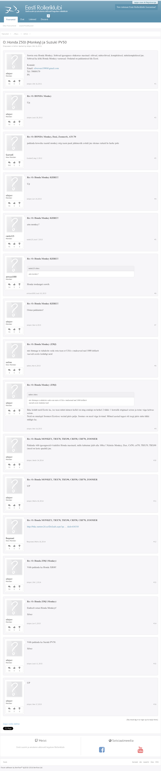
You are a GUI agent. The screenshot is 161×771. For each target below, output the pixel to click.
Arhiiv (16, 46)
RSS (156, 762)
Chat (22, 19)
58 (9, 84)
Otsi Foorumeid (9, 25)
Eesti (5, 762)
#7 (155, 325)
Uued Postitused (26, 25)
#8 (155, 366)
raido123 (10, 236)
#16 (154, 704)
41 (9, 246)
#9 (155, 429)
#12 (154, 542)
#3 (155, 158)
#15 (154, 664)
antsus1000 (11, 277)
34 (9, 287)
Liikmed (32, 19)
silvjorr (29, 46)
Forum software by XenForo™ (22, 767)
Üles (152, 762)
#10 (154, 460)
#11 (154, 501)
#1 (155, 84)
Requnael (10, 538)
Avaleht (146, 762)
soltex (9, 362)
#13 (154, 582)
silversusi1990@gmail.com (46, 68)
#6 (155, 293)
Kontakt (135, 762)
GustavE (9, 155)
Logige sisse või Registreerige (145, 2)
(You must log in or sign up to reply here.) (142, 720)
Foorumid (10, 19)
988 (9, 165)
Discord (45, 19)
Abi (140, 762)
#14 (154, 623)
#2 (155, 117)
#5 (155, 239)
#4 (155, 199)
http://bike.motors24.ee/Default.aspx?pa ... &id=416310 (53, 526)
